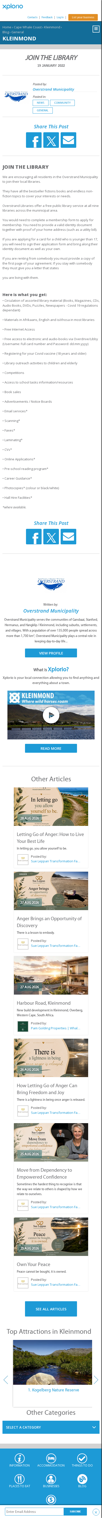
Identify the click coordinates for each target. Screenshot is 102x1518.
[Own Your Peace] (51, 1237)
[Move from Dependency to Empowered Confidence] (51, 1142)
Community (62, 102)
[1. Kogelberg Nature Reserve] (53, 1362)
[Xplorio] (14, 6)
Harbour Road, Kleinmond (44, 1003)
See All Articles (51, 1308)
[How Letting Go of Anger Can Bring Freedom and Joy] (51, 1058)
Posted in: (39, 97)
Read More (51, 748)
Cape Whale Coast (28, 27)
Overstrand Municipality (53, 89)
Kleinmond (52, 27)
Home (6, 27)
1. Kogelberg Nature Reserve (53, 1389)
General (17, 32)
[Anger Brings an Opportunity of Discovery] (51, 891)
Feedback (47, 17)
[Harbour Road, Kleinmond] (51, 975)
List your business (83, 17)
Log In (60, 17)
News (40, 102)
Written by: (51, 604)
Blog (5, 32)
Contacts (32, 17)
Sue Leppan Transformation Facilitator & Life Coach (55, 861)
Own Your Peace (33, 1264)
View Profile (51, 653)
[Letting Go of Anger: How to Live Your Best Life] (51, 806)
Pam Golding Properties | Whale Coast (55, 1028)
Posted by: (40, 84)
